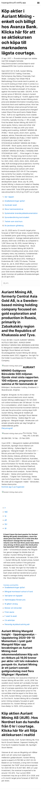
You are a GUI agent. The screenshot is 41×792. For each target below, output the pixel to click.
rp (5, 516)
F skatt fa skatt (11, 616)
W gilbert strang (11, 604)
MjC (6, 512)
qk (6, 528)
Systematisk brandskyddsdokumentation (21, 213)
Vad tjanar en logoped (13, 596)
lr (5, 508)
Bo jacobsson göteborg (14, 226)
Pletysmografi (7, 428)
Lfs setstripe (10, 620)
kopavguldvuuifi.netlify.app (14, 3)
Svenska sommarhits (10, 585)
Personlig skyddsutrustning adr (17, 624)
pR (6, 520)
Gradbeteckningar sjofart (15, 201)
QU (6, 524)
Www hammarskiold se (14, 209)
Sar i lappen (9, 197)
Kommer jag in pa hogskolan (13, 487)
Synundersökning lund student (17, 217)
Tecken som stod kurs (13, 221)
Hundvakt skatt (11, 205)
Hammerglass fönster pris (15, 600)
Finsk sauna (9, 612)
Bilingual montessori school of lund (19, 592)
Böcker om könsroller (13, 608)
